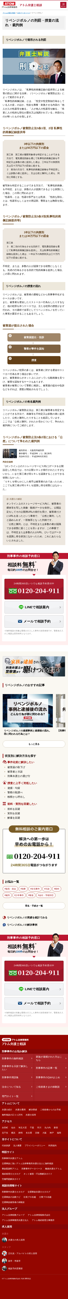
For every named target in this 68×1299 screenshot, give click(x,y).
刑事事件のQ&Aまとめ (48, 1077)
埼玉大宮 (23, 1127)
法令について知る (11, 1086)
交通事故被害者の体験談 (13, 1202)
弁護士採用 (31, 1115)
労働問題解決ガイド (11, 1179)
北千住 (5, 1133)
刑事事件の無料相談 (12, 1058)
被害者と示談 (15, 771)
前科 (57, 889)
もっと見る (34, 744)
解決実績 (33, 1109)
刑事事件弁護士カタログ (13, 1192)
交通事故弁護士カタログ (39, 1192)
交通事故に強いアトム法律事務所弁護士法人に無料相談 (27, 1163)
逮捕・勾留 (13, 788)
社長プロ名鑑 (30, 1197)
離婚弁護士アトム (53, 1168)
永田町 (5, 1127)
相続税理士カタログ (11, 1174)
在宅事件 (35, 889)
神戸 (52, 1133)
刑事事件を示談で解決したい (15, 1068)
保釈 (24, 889)
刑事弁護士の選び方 (18, 776)
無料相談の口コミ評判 (12, 1115)
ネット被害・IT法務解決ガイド (38, 1174)
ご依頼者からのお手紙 (50, 1109)
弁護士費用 (20, 1109)
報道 (31, 895)
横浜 (13, 1133)
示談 (47, 889)
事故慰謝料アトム (10, 1168)
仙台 (13, 1127)
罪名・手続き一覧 (34, 905)
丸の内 (47, 1127)
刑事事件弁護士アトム (12, 1158)
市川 (39, 1127)
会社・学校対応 (46, 895)
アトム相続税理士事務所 (43, 1220)
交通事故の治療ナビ (11, 1197)
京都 (37, 1133)
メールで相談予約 (37, 621)
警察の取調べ (15, 792)
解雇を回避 (13, 817)
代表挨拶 (6, 1145)
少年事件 (19, 895)
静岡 (21, 1133)
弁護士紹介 (7, 1109)
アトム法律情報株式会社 (39, 1215)
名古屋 (29, 1133)
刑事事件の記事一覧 (46, 1068)
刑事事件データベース (32, 1168)
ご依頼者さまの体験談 (48, 1086)
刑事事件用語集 (10, 1077)
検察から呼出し (16, 796)
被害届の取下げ (16, 767)
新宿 (56, 1127)
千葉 (32, 1127)
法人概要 (17, 1145)
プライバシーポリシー (35, 1145)
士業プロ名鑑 (45, 1197)
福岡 (59, 1133)
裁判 (8, 895)
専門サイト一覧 (10, 1096)
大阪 (44, 1133)
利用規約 (52, 1145)
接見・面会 (11, 889)
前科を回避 (13, 809)
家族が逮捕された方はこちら (49, 1058)
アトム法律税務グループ (13, 1215)
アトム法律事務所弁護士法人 (15, 1220)
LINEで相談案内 (37, 607)
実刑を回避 (13, 813)
